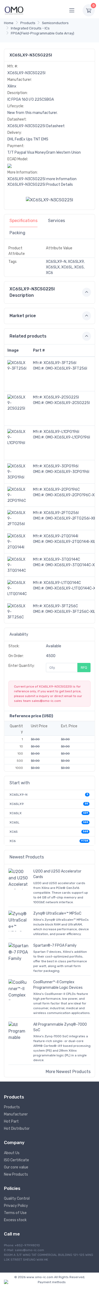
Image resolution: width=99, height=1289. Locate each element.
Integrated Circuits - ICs (30, 28)
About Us (12, 1153)
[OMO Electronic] (14, 10)
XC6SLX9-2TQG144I (61, 536)
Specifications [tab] (23, 220)
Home (8, 23)
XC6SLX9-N (18, 794)
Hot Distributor (17, 1128)
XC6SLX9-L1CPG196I (61, 431)
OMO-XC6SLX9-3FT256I (66, 368)
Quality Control (17, 1198)
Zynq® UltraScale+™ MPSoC (57, 913)
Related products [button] (28, 336)
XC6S (14, 832)
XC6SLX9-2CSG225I (61, 397)
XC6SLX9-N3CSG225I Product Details (40, 184)
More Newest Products (68, 1071)
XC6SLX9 (17, 804)
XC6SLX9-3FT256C (61, 606)
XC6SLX (16, 813)
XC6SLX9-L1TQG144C (62, 583)
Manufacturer (16, 1114)
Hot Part (11, 1121)
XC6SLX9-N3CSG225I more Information (42, 179)
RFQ (84, 668)
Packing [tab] (17, 232)
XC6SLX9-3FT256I (60, 363)
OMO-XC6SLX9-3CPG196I (67, 471)
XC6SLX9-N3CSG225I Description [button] (32, 292)
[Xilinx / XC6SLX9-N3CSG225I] (49, 199)
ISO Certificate (16, 1160)
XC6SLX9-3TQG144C (62, 559)
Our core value (16, 1167)
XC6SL (15, 822)
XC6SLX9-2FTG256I (61, 513)
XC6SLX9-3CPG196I (61, 466)
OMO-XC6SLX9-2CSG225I (67, 403)
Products (27, 23)
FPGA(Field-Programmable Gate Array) (42, 33)
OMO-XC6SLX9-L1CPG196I (67, 437)
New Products (16, 1174)
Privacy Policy (16, 1205)
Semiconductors (55, 23)
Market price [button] (23, 315)
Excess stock (15, 1220)
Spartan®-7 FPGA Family (55, 945)
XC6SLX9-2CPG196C (62, 489)
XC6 (13, 841)
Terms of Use (15, 1213)
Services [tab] (56, 220)
